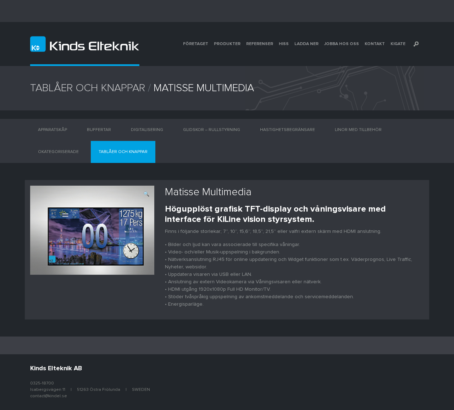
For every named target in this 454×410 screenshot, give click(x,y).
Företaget (195, 44)
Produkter (227, 44)
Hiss (284, 44)
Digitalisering (147, 130)
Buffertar (99, 130)
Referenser (259, 44)
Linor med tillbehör (358, 130)
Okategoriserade (58, 152)
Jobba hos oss (341, 44)
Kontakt (375, 44)
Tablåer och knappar (87, 88)
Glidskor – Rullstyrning (211, 130)
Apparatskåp (52, 130)
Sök (416, 44)
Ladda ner (306, 44)
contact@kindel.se (48, 396)
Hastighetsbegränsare (287, 130)
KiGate (398, 44)
